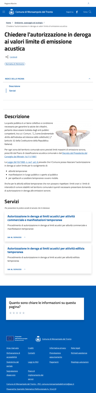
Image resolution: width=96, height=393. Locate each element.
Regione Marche (10, 3)
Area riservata (12, 347)
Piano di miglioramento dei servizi (35, 374)
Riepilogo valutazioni (80, 361)
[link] (17, 237)
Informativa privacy (58, 347)
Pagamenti (54, 361)
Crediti (31, 347)
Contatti (31, 352)
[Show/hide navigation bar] (4, 11)
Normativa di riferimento (15, 64)
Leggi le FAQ (33, 361)
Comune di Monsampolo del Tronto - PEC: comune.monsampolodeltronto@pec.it (40, 383)
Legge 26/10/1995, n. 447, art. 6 (22, 162)
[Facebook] (75, 12)
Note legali (75, 347)
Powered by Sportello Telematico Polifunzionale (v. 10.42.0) (31, 388)
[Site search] (90, 11)
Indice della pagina (14, 78)
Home (8, 22)
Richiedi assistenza (79, 352)
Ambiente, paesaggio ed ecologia (29, 22)
